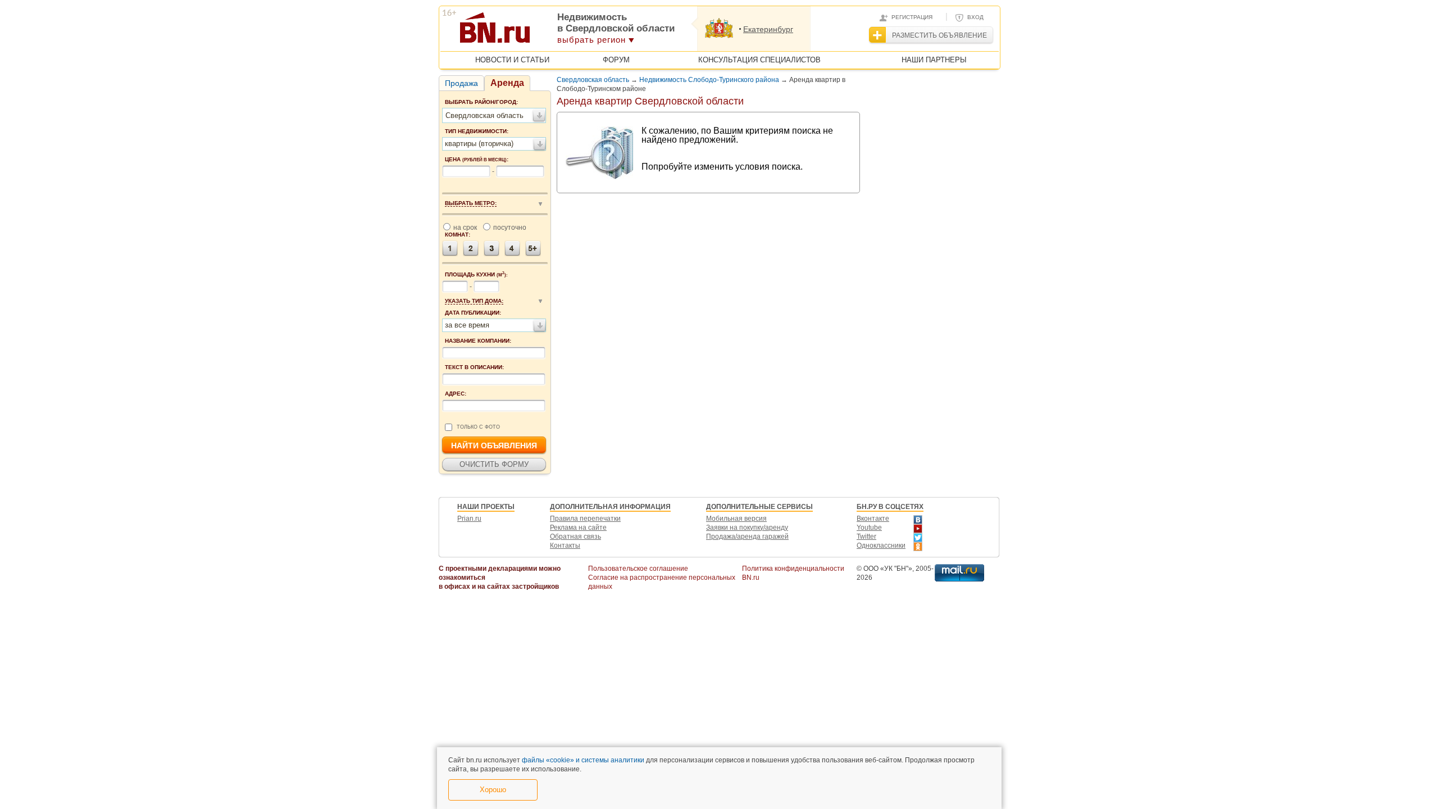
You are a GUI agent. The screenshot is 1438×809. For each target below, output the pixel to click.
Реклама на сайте (578, 527)
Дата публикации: (473, 313)
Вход (975, 17)
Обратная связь (575, 536)
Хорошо (493, 789)
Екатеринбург (768, 29)
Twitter (866, 536)
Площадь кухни (476, 274)
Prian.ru (469, 518)
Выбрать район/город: (481, 102)
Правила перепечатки (585, 518)
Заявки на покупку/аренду (747, 527)
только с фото (478, 427)
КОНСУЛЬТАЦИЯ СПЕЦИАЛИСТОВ (759, 60)
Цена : (476, 159)
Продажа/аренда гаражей (747, 536)
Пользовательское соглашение (638, 568)
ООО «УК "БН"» (887, 568)
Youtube (869, 527)
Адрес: (455, 393)
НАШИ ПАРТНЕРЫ (934, 60)
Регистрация (911, 17)
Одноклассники (881, 545)
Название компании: (478, 341)
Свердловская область (593, 80)
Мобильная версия (736, 518)
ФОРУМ (616, 60)
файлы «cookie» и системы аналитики (583, 760)
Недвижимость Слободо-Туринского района (709, 80)
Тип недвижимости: (476, 131)
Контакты (565, 545)
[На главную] (549, 31)
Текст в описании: (474, 367)
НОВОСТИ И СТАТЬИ (512, 60)
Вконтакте (873, 518)
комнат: (457, 234)
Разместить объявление (939, 35)
